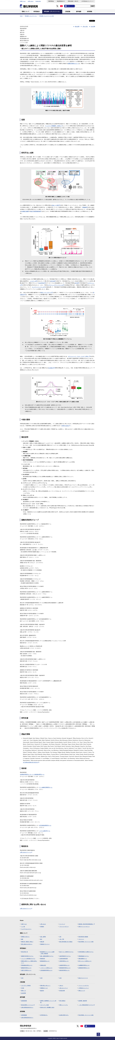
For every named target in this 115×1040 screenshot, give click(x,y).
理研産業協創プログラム (83, 956)
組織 (22, 939)
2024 (60, 978)
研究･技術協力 (62, 1000)
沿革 (60, 936)
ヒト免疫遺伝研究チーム (38, 774)
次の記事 (93, 26)
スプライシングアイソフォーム (55, 285)
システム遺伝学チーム (44, 830)
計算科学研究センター (64, 961)
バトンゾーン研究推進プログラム (28, 958)
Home (21, 16)
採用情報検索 (24, 1015)
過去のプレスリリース (83, 978)
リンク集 (23, 926)
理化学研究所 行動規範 (83, 936)
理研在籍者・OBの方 (73, 1)
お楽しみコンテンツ (63, 988)
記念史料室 (23, 993)
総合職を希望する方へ (64, 1015)
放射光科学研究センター (64, 970)
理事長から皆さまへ (25, 936)
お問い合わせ (30, 1)
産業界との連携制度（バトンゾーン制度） (48, 1001)
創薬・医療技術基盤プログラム (46, 956)
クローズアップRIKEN (26, 985)
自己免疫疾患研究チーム (45, 825)
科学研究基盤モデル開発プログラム (85, 951)
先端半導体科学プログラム (65, 956)
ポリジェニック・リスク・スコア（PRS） (79, 356)
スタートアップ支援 (44, 1004)
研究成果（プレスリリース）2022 (46, 16)
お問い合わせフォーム (25, 852)
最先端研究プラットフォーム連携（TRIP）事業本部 (47, 952)
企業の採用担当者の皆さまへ (27, 1007)
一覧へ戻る (85, 26)
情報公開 (42, 941)
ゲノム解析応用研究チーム (45, 787)
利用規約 (42, 926)
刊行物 (22, 988)
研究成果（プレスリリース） (31, 16)
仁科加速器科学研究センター (46, 970)
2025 (41, 978)
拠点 (41, 939)
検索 (92, 6)
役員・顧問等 (43, 936)
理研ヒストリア (81, 990)
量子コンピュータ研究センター (85, 961)
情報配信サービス (44, 988)
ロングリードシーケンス (38, 287)
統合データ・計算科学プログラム (66, 951)
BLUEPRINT (42, 283)
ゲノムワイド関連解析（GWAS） (53, 125)
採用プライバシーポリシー (84, 926)
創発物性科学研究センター (84, 967)
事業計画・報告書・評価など (27, 941)
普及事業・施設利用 (82, 1000)
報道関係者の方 (61, 1)
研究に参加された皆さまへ (26, 944)
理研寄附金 (51, 1)
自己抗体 (53, 281)
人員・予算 (61, 939)
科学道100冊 (62, 990)
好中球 (77, 283)
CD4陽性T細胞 (25, 211)
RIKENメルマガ (70, 6)
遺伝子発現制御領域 (35, 211)
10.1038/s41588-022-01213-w (30, 762)
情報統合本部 (43, 965)
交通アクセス (23, 1)
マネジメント (81, 939)
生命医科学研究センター (26, 774)
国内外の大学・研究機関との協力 (47, 1007)
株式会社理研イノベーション (27, 1004)
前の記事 (77, 26)
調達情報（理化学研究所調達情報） (85, 924)
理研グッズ (23, 990)
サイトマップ (62, 924)
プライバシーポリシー (64, 926)
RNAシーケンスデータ (46, 292)
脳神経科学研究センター (26, 967)
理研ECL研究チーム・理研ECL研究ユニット (29, 962)
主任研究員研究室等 (63, 958)
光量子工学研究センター (26, 970)
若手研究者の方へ (44, 1015)
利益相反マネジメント (45, 944)
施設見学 (42, 990)
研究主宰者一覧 (24, 951)
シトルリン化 (33, 281)
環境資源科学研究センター (65, 967)
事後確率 (85, 207)
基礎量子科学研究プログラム (27, 956)
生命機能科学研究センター (84, 965)
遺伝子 (51, 367)
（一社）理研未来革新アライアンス (85, 1004)
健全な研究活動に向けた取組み (65, 941)
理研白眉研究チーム (82, 958)
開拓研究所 (42, 958)
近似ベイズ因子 (56, 205)
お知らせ (61, 985)
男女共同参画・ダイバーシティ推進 (85, 941)
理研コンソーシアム (63, 1004)
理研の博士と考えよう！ (45, 985)
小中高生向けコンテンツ (87, 1)
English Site (38, 1)
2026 (22, 978)
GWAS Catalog (65, 425)
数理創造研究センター (45, 961)
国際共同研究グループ (73, 63)
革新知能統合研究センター (26, 965)
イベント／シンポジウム (83, 985)
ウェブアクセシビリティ (26, 929)
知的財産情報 (24, 1000)
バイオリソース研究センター (46, 967)
